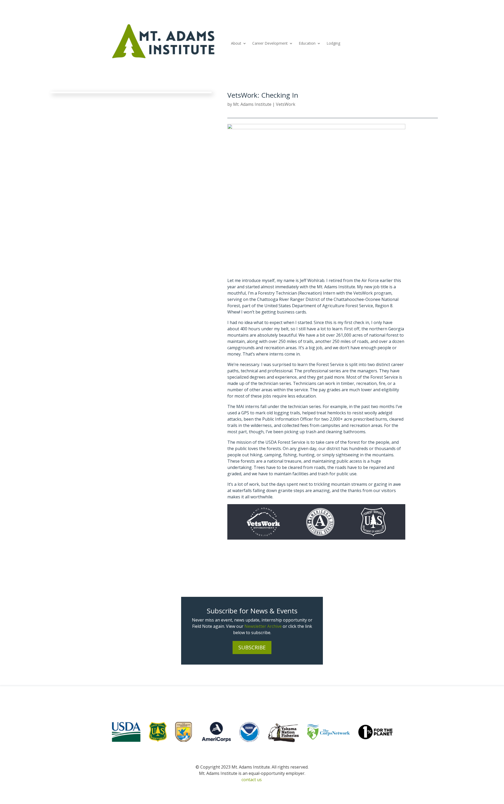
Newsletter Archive (263, 626)
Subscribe (252, 647)
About (236, 43)
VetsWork (285, 104)
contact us (252, 779)
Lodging (333, 43)
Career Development (270, 43)
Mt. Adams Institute (252, 104)
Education (307, 43)
